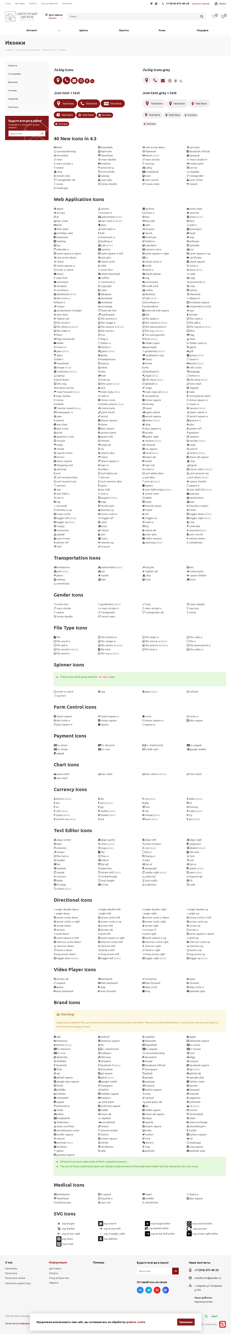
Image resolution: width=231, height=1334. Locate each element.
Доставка (55, 1268)
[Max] (157, 3)
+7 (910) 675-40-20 (206, 1270)
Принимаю (186, 1322)
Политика (11, 1273)
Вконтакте (140, 1290)
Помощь (98, 1262)
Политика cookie (15, 1278)
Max (165, 1290)
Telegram (148, 1290)
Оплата (53, 1273)
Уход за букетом (59, 1278)
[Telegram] (152, 3)
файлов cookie (135, 1322)
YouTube (157, 1290)
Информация (58, 1262)
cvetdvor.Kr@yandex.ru (207, 1278)
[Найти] (202, 16)
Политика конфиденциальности (25, 1323)
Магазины (11, 1268)
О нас (9, 1262)
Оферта (54, 1282)
